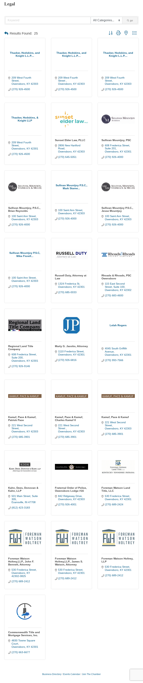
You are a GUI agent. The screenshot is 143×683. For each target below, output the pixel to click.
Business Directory (51, 674)
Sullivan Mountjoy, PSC (116, 140)
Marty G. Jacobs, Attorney (71, 346)
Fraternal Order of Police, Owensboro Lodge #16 (71, 489)
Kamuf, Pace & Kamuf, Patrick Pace (22, 419)
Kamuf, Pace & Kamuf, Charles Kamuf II (69, 419)
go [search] (131, 20)
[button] (6, 33)
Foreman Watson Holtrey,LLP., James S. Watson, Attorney (69, 561)
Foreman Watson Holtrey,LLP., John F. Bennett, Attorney (21, 561)
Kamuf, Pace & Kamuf (115, 417)
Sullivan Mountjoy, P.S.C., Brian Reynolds (24, 209)
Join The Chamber (91, 674)
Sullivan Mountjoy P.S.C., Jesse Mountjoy (117, 209)
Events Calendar (71, 674)
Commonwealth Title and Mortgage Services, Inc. (24, 634)
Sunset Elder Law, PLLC (70, 140)
